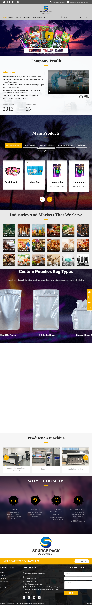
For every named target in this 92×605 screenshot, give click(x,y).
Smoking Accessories (46, 151)
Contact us (82, 561)
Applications (26, 17)
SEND (71, 593)
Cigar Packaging (30, 145)
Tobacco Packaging (47, 145)
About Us (17, 17)
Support (33, 17)
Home (5, 17)
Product (10, 17)
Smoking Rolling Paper (66, 145)
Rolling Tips (82, 145)
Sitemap (89, 603)
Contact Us (41, 17)
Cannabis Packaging (13, 145)
